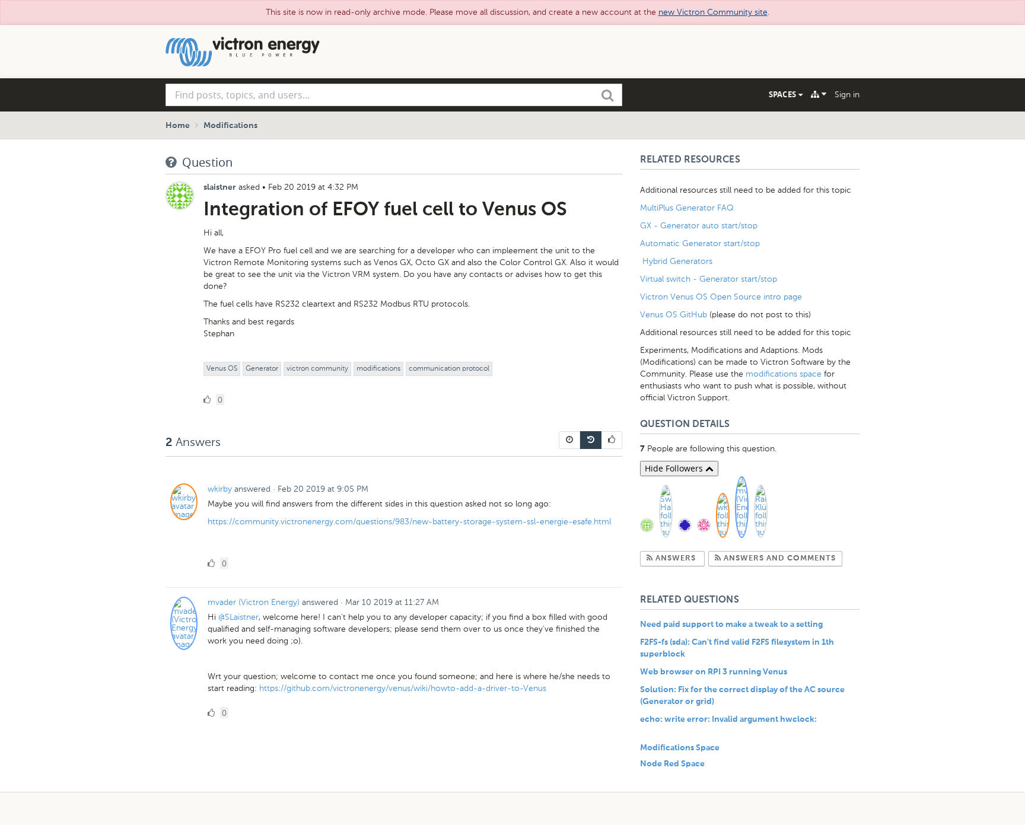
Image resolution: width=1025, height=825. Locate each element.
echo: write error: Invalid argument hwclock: (728, 719)
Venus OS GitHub (673, 315)
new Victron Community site (713, 12)
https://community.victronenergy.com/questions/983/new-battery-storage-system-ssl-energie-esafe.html (409, 522)
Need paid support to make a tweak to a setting (731, 624)
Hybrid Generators (677, 261)
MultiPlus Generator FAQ (687, 208)
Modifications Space (680, 748)
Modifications (230, 126)
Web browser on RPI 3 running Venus (713, 672)
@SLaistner (238, 617)
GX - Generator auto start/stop (698, 226)
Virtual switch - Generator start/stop (708, 279)
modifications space (784, 374)
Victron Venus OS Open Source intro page (721, 297)
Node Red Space (672, 764)
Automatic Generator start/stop (700, 243)
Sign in (847, 95)
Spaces (783, 94)
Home (177, 126)
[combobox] (393, 95)
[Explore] (818, 94)
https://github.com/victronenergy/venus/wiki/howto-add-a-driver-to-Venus (402, 688)
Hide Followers (675, 468)
